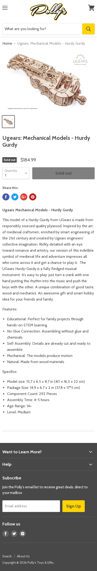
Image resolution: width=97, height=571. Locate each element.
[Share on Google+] (23, 196)
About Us (23, 556)
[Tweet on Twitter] (14, 196)
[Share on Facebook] (5, 196)
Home (7, 43)
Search (7, 556)
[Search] (88, 28)
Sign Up (73, 506)
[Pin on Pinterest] (32, 196)
